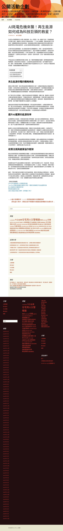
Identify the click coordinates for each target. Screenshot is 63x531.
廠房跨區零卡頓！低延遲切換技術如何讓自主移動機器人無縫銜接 (25, 250)
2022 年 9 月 (6, 439)
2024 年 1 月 (6, 403)
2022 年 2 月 (6, 456)
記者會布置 (44, 318)
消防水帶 (38, 285)
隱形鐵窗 (19, 285)
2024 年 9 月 (6, 384)
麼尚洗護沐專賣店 (21, 284)
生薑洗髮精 (17, 226)
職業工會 (29, 228)
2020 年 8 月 (6, 499)
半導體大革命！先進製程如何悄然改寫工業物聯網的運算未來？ (25, 247)
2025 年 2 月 (6, 372)
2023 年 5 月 (6, 420)
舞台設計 (12, 270)
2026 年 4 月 (6, 341)
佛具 (41, 220)
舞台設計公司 (44, 315)
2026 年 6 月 (6, 336)
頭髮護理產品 (14, 232)
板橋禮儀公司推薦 (36, 222)
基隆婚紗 (29, 285)
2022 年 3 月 (6, 454)
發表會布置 (44, 320)
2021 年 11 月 (6, 463)
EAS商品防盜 (12, 220)
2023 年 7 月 (6, 415)
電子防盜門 (23, 230)
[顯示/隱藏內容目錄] (20, 70)
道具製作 (34, 285)
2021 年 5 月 (6, 477)
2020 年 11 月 (6, 492)
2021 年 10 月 (6, 465)
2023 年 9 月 (6, 410)
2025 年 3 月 (6, 370)
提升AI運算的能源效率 (15, 74)
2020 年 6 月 (6, 504)
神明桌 (30, 226)
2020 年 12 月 (6, 489)
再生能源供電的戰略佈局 (16, 72)
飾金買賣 (31, 232)
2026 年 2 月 (6, 343)
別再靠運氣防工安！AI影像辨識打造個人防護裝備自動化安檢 (24, 245)
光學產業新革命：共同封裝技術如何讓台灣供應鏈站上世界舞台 (25, 252)
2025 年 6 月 (6, 362)
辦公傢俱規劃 (24, 285)
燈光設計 (12, 265)
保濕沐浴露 (45, 220)
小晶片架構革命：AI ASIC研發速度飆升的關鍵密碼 (26, 199)
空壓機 (18, 287)
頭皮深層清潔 (29, 230)
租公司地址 (37, 226)
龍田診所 (26, 282)
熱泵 (42, 224)
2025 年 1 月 (6, 374)
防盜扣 (19, 230)
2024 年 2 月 (6, 401)
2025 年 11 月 (6, 350)
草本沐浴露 (41, 228)
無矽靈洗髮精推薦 (32, 224)
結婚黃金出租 (23, 228)
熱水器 (39, 224)
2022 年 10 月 (6, 437)
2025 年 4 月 (6, 367)
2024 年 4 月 (6, 396)
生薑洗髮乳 (12, 226)
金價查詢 (12, 230)
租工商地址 (49, 226)
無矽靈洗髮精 (24, 224)
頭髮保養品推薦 (45, 230)
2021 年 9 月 (6, 468)
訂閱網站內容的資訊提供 (47, 361)
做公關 (42, 304)
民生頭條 (48, 222)
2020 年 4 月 (6, 509)
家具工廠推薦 (13, 285)
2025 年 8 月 (6, 358)
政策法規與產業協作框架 (16, 76)
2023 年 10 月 (6, 408)
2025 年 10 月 (6, 353)
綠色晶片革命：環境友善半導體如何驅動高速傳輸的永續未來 (33, 202)
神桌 (33, 226)
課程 (11, 272)
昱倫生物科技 (20, 282)
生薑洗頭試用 (47, 224)
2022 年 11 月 (6, 434)
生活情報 (9, 19)
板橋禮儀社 (43, 222)
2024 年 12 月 (6, 377)
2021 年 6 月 (6, 475)
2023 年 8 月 (6, 413)
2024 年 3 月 (6, 398)
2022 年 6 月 (6, 446)
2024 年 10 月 (6, 382)
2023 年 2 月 (6, 427)
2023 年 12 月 (6, 406)
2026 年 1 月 (6, 346)
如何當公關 (44, 302)
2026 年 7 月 (6, 334)
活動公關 (43, 300)
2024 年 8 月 (6, 386)
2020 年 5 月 (6, 506)
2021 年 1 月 (6, 487)
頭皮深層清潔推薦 (37, 230)
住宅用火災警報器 (31, 219)
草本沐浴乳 (36, 228)
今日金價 (18, 220)
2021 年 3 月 (6, 482)
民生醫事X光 (13, 282)
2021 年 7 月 (6, 473)
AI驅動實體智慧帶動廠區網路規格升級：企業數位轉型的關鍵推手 (25, 242)
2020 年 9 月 (6, 497)
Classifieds (17, 19)
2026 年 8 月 (6, 331)
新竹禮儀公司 (21, 222)
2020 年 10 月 (6, 494)
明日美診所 (45, 282)
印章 (49, 220)
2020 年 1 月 (6, 516)
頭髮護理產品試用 (23, 232)
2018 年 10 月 (6, 518)
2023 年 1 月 (6, 430)
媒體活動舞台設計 (45, 326)
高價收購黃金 (37, 232)
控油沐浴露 (15, 222)
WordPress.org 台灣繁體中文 (48, 363)
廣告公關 (43, 307)
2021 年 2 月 (6, 485)
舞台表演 (43, 323)
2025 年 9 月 (6, 355)
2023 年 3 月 (6, 425)
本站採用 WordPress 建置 (14, 528)
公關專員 (43, 309)
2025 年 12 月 (6, 348)
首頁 (3, 19)
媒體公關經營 (44, 325)
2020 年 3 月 (6, 511)
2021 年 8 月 (6, 470)
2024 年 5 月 (6, 394)
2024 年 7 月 (6, 389)
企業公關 (43, 305)
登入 (42, 358)
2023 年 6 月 (6, 418)
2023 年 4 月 (6, 422)
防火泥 (17, 230)
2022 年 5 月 (6, 449)
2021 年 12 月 (6, 461)
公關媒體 (12, 262)
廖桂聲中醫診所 (38, 282)
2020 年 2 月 (6, 513)
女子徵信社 (14, 284)
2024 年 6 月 (6, 391)
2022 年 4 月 (6, 451)
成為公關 (43, 310)
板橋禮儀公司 (28, 222)
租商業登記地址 (43, 226)
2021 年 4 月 (6, 480)
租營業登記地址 (14, 228)
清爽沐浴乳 (13, 224)
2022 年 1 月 (6, 458)
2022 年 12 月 (6, 432)
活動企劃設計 (44, 322)
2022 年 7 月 (6, 444)
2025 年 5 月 (6, 365)
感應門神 (11, 222)
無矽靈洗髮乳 (19, 224)
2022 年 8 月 (6, 442)
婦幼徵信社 (31, 282)
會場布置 (43, 313)
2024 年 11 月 (6, 379)
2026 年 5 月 (6, 338)
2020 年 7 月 (6, 501)
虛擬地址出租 (47, 228)
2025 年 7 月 (6, 360)
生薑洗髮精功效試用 (25, 226)
